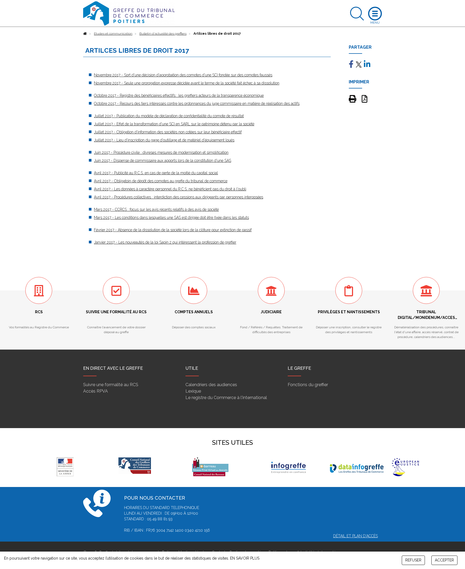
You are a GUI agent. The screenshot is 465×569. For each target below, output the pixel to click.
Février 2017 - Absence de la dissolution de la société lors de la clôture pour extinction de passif (173, 230)
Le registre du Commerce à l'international (226, 397)
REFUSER (413, 560)
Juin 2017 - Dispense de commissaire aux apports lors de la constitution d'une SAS (162, 160)
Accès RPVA (95, 391)
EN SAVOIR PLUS (244, 558)
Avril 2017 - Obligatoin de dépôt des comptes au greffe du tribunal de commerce (160, 181)
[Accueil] (85, 33)
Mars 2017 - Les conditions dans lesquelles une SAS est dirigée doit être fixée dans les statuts (171, 217)
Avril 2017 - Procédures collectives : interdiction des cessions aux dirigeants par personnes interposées (178, 197)
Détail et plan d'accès (355, 536)
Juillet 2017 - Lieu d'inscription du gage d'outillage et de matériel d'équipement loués (164, 140)
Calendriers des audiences (211, 384)
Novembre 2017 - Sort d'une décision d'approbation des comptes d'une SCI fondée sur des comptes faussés (183, 75)
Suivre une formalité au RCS (110, 384)
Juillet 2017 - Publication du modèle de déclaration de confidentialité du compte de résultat (169, 116)
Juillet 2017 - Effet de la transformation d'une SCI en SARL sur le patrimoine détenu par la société (174, 124)
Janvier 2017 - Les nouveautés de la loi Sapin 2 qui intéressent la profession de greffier (165, 242)
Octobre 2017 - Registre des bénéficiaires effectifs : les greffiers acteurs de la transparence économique (179, 95)
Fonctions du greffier (308, 384)
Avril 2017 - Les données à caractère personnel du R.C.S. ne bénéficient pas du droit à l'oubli (170, 189)
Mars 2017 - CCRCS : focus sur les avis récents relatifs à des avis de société (156, 209)
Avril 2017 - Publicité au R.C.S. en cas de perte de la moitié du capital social (156, 173)
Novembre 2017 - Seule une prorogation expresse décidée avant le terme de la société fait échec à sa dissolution (186, 83)
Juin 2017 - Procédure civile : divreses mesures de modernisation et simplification (161, 152)
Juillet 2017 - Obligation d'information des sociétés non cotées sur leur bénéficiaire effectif (168, 132)
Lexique (193, 391)
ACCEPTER (444, 560)
